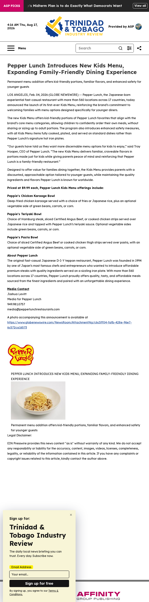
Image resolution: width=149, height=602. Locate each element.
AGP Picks (12, 6)
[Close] (71, 515)
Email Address (21, 567)
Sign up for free (39, 583)
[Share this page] (139, 48)
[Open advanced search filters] (129, 48)
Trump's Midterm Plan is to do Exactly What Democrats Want (70, 6)
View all (140, 5)
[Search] (120, 48)
